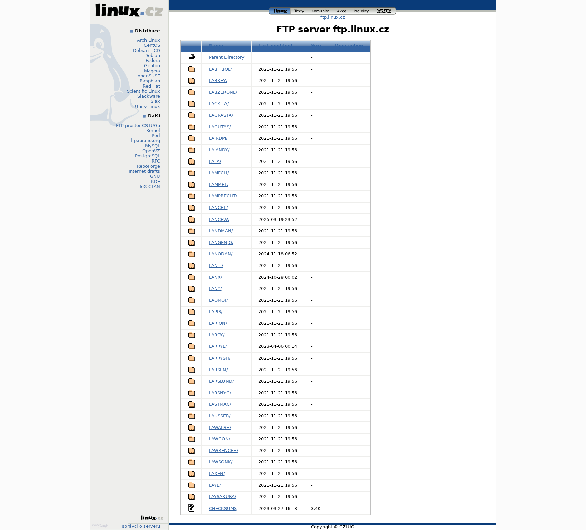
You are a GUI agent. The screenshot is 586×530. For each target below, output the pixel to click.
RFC (156, 161)
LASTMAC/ (220, 404)
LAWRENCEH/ (223, 450)
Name (216, 45)
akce (342, 10)
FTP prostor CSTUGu (138, 125)
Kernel (153, 130)
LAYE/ (215, 485)
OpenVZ (151, 150)
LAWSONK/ (220, 462)
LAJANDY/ (219, 149)
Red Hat (151, 86)
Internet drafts (144, 171)
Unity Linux (147, 106)
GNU (155, 176)
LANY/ (215, 288)
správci (130, 526)
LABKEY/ (218, 80)
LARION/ (218, 323)
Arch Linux (148, 40)
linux (279, 10)
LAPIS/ (215, 311)
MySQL (152, 145)
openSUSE (149, 75)
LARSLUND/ (221, 381)
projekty (362, 10)
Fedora (152, 60)
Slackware (148, 96)
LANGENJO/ (221, 242)
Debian (152, 55)
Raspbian (150, 80)
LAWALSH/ (220, 427)
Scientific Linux (143, 91)
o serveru (149, 526)
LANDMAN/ (221, 230)
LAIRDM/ (218, 138)
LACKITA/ (219, 103)
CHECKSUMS (223, 508)
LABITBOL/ (220, 69)
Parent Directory (227, 57)
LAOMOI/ (218, 300)
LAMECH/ (219, 172)
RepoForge (148, 166)
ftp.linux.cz (332, 17)
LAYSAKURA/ (222, 496)
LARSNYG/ (220, 392)
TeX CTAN (149, 186)
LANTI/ (216, 265)
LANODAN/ (220, 254)
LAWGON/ (219, 438)
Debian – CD (146, 50)
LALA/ (215, 161)
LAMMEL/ (218, 184)
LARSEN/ (218, 369)
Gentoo (152, 65)
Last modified (275, 45)
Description (349, 45)
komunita (320, 10)
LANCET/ (218, 207)
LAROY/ (216, 334)
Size (316, 45)
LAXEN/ (217, 473)
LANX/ (215, 277)
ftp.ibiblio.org (145, 140)
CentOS (152, 45)
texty (299, 10)
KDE (155, 181)
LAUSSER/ (219, 415)
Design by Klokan (100, 526)
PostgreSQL (147, 155)
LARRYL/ (218, 346)
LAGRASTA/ (221, 115)
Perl (156, 135)
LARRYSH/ (219, 358)
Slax (155, 101)
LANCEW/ (219, 219)
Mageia (152, 70)
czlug (384, 10)
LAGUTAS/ (220, 126)
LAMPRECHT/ (223, 195)
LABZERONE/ (223, 92)
